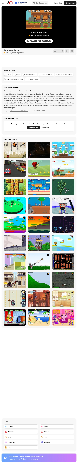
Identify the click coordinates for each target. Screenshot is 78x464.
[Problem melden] (67, 51)
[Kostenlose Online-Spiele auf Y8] (9, 2)
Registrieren (70, 3)
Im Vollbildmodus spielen (39, 41)
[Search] (34, 3)
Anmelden (58, 3)
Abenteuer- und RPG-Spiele (19, 111)
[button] (9, 108)
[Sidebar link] (3, 3)
